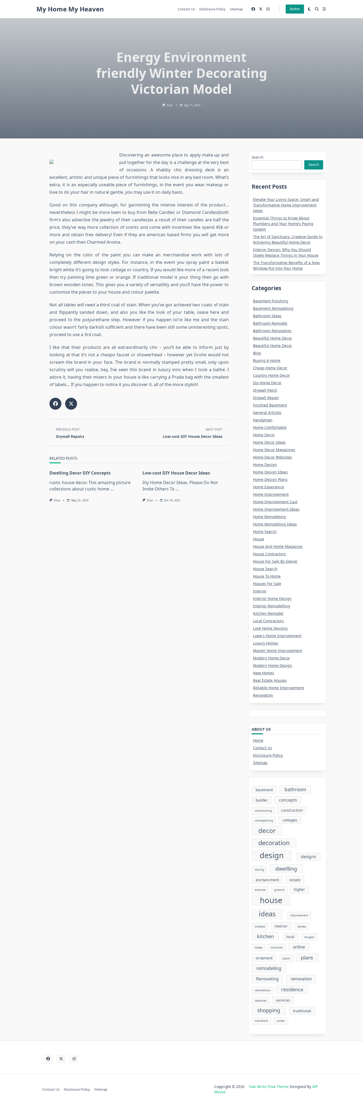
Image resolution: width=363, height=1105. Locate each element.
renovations (263, 990)
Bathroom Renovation (272, 330)
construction (292, 810)
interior (281, 926)
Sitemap (236, 9)
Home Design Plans (270, 479)
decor (267, 830)
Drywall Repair (266, 397)
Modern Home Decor (271, 658)
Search (257, 157)
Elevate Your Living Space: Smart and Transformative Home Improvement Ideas (286, 205)
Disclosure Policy (212, 9)
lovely (258, 947)
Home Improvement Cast (275, 501)
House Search (265, 568)
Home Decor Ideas (269, 442)
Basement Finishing (270, 300)
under (281, 1021)
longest (309, 937)
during (259, 869)
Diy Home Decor (267, 382)
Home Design (265, 464)
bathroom (295, 789)
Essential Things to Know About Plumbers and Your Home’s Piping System (283, 223)
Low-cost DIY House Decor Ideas (176, 473)
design (272, 855)
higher (299, 889)
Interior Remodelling (271, 605)
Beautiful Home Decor (272, 338)
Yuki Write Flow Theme (269, 1086)
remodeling (268, 968)
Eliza (170, 105)
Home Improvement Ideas (276, 509)
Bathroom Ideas (267, 315)
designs (308, 857)
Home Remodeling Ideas (275, 524)
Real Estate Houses (270, 680)
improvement (299, 915)
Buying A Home (266, 360)
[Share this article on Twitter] (71, 404)
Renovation (263, 695)
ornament (264, 957)
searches (261, 1000)
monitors (277, 947)
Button (295, 9)
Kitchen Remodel (268, 613)
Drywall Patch (265, 390)
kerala (302, 926)
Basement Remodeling (273, 308)
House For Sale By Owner (275, 561)
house (271, 900)
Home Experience (268, 486)
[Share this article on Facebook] (55, 404)
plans (307, 957)
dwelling (286, 868)
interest (260, 926)
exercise (260, 890)
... (111, 489)
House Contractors (269, 553)
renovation (301, 979)
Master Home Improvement (277, 650)
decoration (274, 843)
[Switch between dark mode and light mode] (309, 9)
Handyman (262, 419)
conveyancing (264, 820)
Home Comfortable (269, 427)
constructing (263, 810)
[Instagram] (267, 9)
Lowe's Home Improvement (277, 635)
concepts (288, 800)
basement (264, 789)
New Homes (263, 672)
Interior (260, 591)
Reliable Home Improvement (278, 687)
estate (295, 879)
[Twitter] (261, 9)
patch (286, 958)
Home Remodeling (269, 516)
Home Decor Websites (272, 457)
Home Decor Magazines (274, 449)
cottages (289, 820)
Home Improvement (271, 494)
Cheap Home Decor (270, 367)
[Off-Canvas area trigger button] (324, 9)
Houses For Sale (267, 583)
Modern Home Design (272, 665)
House (258, 538)
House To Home (267, 576)
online (299, 947)
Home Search (265, 531)
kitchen (265, 936)
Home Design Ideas (270, 472)
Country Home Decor (271, 375)
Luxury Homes (265, 643)
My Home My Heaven (70, 9)
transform (261, 1021)
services (283, 1000)
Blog (257, 352)
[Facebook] (253, 9)
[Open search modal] (317, 9)
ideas (267, 913)
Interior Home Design (272, 598)
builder (262, 800)
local (290, 936)
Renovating (267, 979)
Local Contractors (268, 620)
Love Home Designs (270, 628)
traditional (302, 1010)
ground (279, 890)
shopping (268, 1010)
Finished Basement (270, 405)
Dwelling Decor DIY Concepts (80, 473)
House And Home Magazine (277, 546)
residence (292, 989)
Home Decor (264, 434)
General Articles (267, 412)
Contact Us (186, 9)
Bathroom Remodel (270, 323)
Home (258, 740)
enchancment (267, 879)
